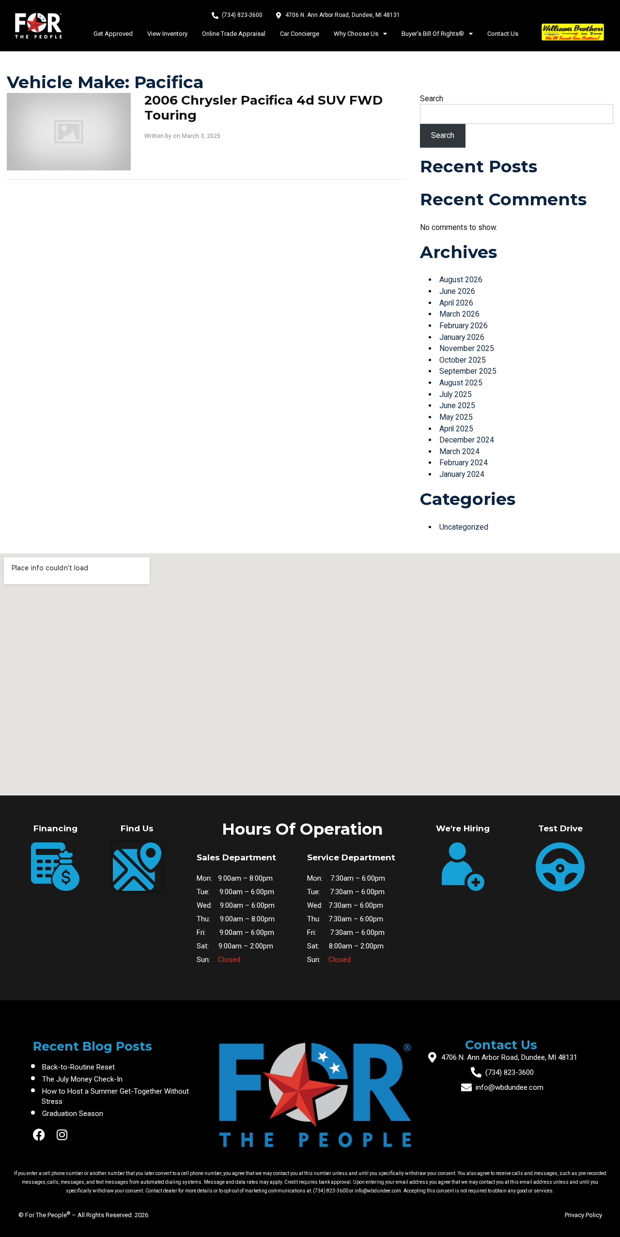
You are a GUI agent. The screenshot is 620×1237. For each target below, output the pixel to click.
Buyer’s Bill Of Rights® (433, 33)
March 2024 (459, 451)
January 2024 (461, 474)
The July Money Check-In (82, 1079)
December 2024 (466, 439)
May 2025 (456, 417)
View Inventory (167, 33)
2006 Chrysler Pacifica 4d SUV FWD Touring (263, 107)
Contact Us (502, 33)
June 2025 (457, 405)
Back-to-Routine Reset (78, 1067)
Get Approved (113, 33)
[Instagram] (62, 1135)
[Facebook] (39, 1135)
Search (431, 98)
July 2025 (455, 394)
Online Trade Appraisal (233, 33)
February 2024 (463, 462)
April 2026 (456, 302)
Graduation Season (72, 1113)
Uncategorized (463, 527)
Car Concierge (299, 33)
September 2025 (467, 371)
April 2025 (456, 428)
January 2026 (461, 337)
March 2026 (459, 314)
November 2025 (466, 348)
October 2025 (462, 360)
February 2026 (463, 325)
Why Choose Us (356, 33)
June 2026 (457, 291)
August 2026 (460, 279)
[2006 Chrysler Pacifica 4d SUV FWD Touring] (69, 131)
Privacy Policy (583, 1215)
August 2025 (460, 382)
